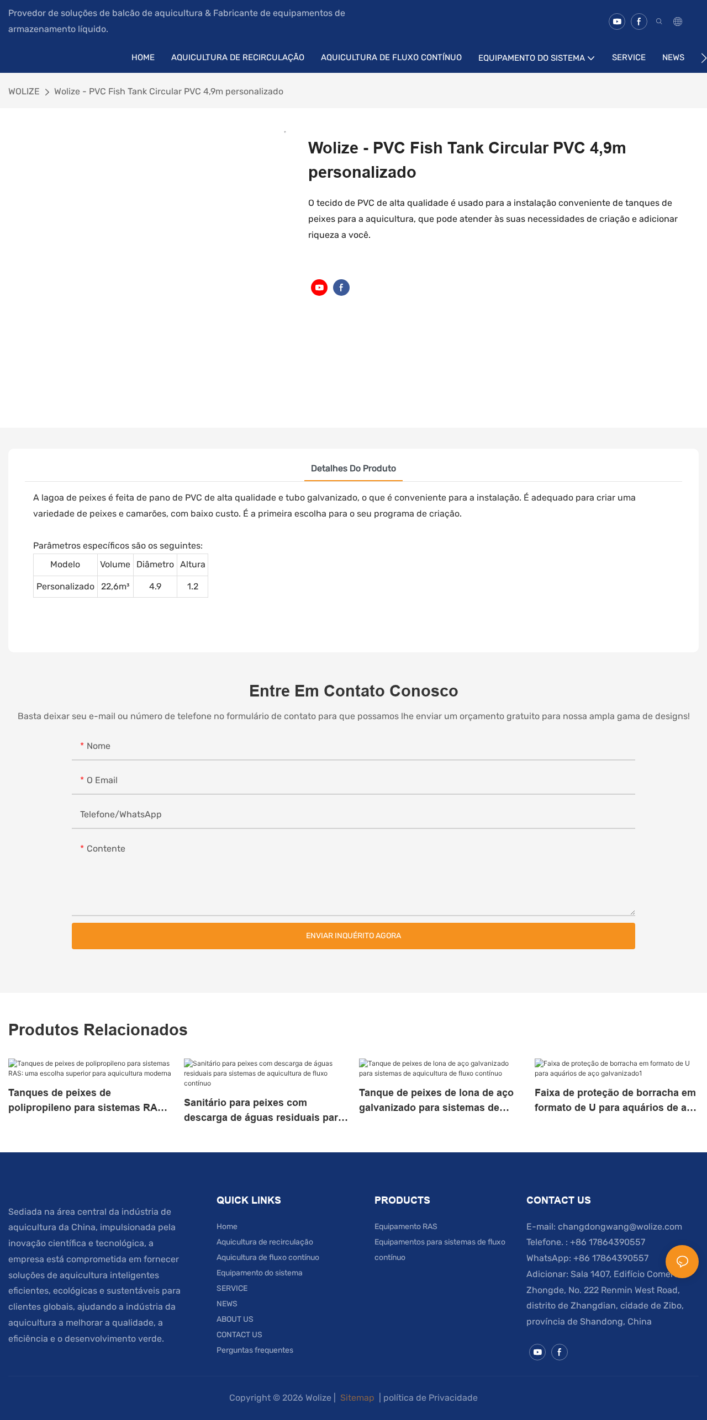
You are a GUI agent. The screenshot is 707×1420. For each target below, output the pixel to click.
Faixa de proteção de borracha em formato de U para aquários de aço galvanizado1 (616, 1101)
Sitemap (357, 1397)
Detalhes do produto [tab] (353, 468)
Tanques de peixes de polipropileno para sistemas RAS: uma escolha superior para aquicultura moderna (87, 1101)
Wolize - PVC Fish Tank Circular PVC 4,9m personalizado (168, 91)
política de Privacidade (430, 1397)
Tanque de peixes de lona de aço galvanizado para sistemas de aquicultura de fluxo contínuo (436, 1101)
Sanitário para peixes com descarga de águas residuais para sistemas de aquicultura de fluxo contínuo (264, 1111)
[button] (704, 58)
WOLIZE (24, 91)
